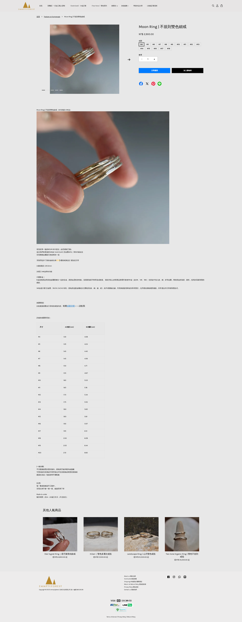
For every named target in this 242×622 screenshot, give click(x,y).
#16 (155, 48)
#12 (191, 44)
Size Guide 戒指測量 (130, 579)
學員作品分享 (138, 6)
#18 (168, 48)
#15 (148, 48)
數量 (140, 55)
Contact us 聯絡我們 (130, 590)
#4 (141, 44)
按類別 (113, 6)
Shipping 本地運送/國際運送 (133, 581)
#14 (141, 48)
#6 (154, 44)
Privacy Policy (122, 617)
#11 (185, 44)
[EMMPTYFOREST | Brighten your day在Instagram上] (174, 578)
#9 (172, 44)
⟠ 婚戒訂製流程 (152, 6)
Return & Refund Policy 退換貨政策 (135, 584)
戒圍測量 (71, 306)
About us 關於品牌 (130, 576)
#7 (160, 44)
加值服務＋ (125, 6)
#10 (178, 44)
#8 (166, 44)
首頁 (40, 6)
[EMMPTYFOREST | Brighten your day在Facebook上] (168, 578)
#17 (161, 48)
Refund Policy (131, 617)
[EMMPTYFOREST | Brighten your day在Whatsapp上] (179, 578)
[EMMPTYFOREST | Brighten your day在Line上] (185, 578)
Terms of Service (111, 617)
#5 (147, 44)
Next (129, 59)
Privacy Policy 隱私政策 (131, 587)
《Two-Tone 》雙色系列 (99, 6)
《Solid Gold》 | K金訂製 (78, 6)
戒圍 (140, 41)
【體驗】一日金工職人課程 (56, 6)
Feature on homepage (52, 17)
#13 (197, 44)
